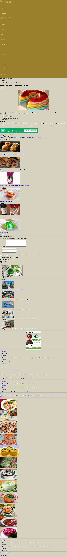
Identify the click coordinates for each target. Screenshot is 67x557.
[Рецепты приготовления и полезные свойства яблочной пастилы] (10, 167)
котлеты (23, 395)
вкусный (7, 395)
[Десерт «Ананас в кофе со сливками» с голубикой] (8, 479)
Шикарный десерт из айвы (6, 201)
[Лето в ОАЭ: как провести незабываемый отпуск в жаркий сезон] (8, 288)
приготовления (51, 395)
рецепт (59, 395)
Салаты (3, 39)
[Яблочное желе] (10, 230)
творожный (11, 134)
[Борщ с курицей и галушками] (8, 526)
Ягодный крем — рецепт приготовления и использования (14, 185)
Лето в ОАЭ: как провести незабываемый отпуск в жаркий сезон (14, 289)
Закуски (3, 54)
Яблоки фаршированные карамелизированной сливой (14, 154)
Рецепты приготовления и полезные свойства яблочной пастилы (16, 169)
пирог (36, 395)
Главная (1, 82)
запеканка (20, 395)
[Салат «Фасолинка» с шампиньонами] (8, 444)
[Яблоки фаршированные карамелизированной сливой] (10, 152)
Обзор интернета (7, 68)
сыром (12, 396)
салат (2, 397)
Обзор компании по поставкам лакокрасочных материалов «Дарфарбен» (16, 299)
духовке (17, 395)
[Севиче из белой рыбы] (8, 421)
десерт (1, 134)
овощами (34, 395)
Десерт (3, 49)
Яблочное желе (4, 232)
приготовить (44, 395)
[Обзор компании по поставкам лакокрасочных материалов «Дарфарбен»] (8, 298)
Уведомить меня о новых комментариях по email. (10, 255)
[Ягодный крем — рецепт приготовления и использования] (10, 183)
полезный (39, 395)
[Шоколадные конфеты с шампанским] (10, 214)
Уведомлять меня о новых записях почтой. (9, 257)
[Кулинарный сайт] (5, 2)
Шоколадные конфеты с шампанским (9, 216)
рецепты (63, 395)
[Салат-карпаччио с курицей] (8, 409)
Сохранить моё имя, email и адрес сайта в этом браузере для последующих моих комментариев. (20, 253)
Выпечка (3, 44)
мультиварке (30, 395)
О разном (4, 63)
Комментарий (3, 246)
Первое (3, 29)
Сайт (1, 251)
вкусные (4, 395)
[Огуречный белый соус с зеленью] (8, 491)
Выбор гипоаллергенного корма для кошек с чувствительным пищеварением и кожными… (19, 328)
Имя (1, 248)
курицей (26, 395)
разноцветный (5, 134)
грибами (11, 395)
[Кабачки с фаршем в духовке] (9, 456)
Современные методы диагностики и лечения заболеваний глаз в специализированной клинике (21, 318)
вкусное (1, 395)
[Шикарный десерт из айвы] (10, 199)
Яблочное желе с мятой (6, 276)
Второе (3, 34)
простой (55, 395)
